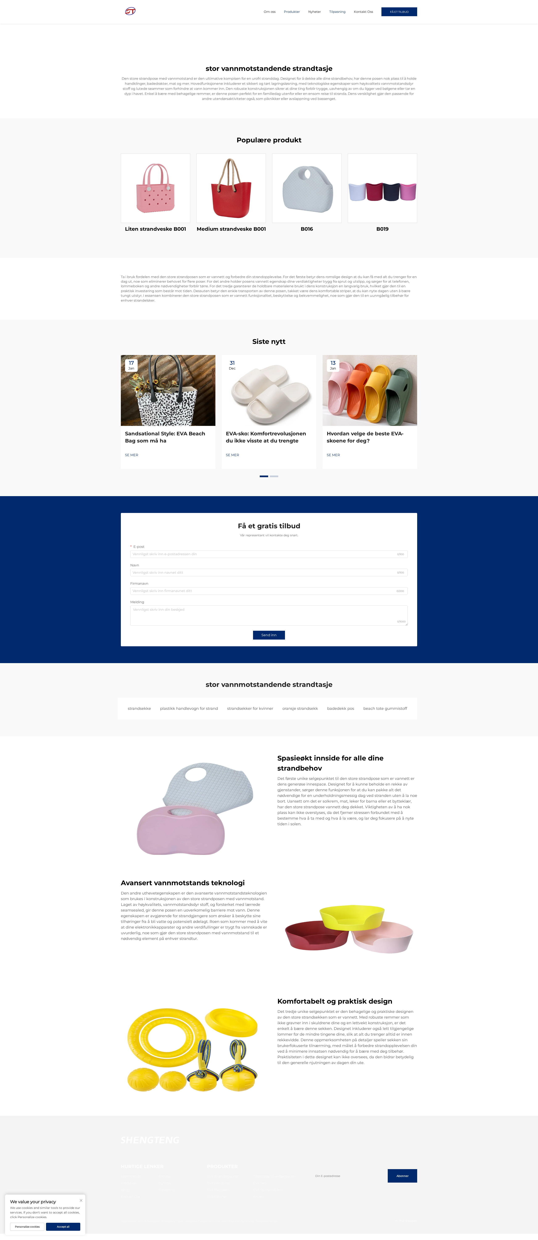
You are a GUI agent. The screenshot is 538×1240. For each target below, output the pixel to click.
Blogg (125, 1190)
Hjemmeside (131, 1176)
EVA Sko (259, 1183)
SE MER (131, 455)
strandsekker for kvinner (250, 708)
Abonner (403, 1176)
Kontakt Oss (363, 12)
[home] (130, 11)
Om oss (270, 12)
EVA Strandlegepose (223, 1176)
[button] (264, 476)
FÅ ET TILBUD (399, 11)
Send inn (269, 635)
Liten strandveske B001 (155, 229)
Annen (258, 1197)
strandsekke (139, 708)
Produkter (292, 12)
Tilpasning (337, 12)
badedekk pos (340, 708)
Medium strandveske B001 (231, 229)
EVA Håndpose (218, 1183)
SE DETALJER (155, 188)
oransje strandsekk (300, 708)
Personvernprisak (267, 1221)
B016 (307, 229)
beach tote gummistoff (385, 708)
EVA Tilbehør (217, 1197)
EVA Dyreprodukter (268, 1190)
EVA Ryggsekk (218, 1190)
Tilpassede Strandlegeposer (274, 1176)
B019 (382, 229)
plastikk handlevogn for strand (189, 708)
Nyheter (314, 12)
